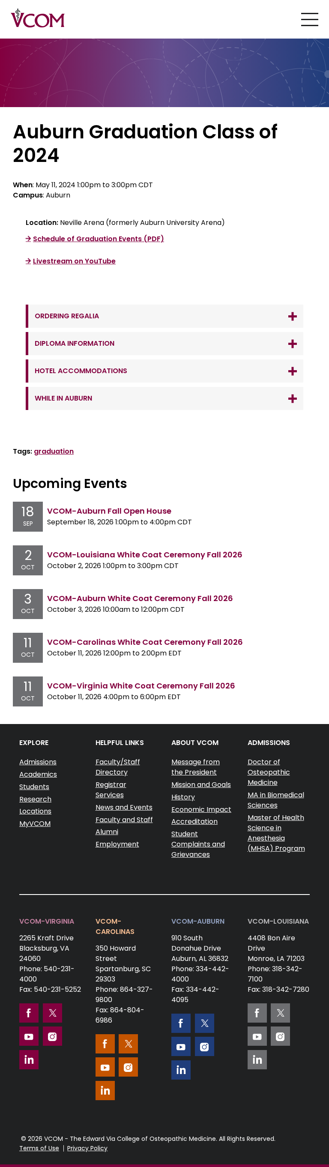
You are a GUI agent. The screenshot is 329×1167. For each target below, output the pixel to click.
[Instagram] (52, 1036)
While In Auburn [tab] (63, 398)
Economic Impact (201, 809)
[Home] (38, 18)
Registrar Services (111, 790)
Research (35, 799)
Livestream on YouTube (74, 261)
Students (34, 787)
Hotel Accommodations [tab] (81, 371)
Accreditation (194, 821)
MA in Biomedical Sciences (276, 800)
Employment (117, 844)
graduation (54, 451)
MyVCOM (35, 824)
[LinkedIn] (29, 1059)
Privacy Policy (87, 1148)
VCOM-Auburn (197, 921)
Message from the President (195, 767)
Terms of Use (39, 1148)
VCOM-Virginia (46, 921)
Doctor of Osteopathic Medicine (269, 772)
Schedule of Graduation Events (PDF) (98, 239)
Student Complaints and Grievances (198, 844)
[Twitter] (52, 1013)
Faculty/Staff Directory (118, 767)
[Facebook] (29, 1013)
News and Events (124, 807)
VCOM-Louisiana (278, 921)
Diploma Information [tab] (74, 343)
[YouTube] (29, 1036)
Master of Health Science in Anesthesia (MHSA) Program (276, 833)
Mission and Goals (201, 785)
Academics (38, 774)
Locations (35, 811)
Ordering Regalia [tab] (67, 316)
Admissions (38, 762)
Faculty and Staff (124, 820)
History (183, 797)
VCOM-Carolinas (115, 926)
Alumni (107, 832)
